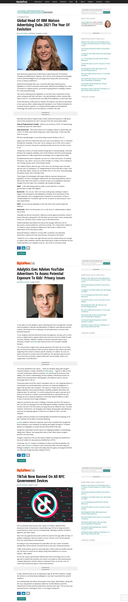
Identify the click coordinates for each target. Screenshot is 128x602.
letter (28, 445)
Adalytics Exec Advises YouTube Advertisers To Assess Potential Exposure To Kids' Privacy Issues (96, 43)
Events (47, 2)
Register (90, 2)
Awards (54, 2)
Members (63, 2)
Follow (107, 2)
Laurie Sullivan (23, 33)
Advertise (99, 2)
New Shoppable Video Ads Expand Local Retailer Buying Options (94, 69)
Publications (38, 2)
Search (76, 1)
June (20, 422)
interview (33, 342)
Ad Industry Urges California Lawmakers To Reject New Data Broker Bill (95, 89)
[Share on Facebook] (19, 248)
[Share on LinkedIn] (23, 248)
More (71, 2)
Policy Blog (49, 371)
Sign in (83, 2)
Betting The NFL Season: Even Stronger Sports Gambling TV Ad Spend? (93, 79)
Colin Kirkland (23, 485)
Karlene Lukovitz (24, 282)
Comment (21, 253)
